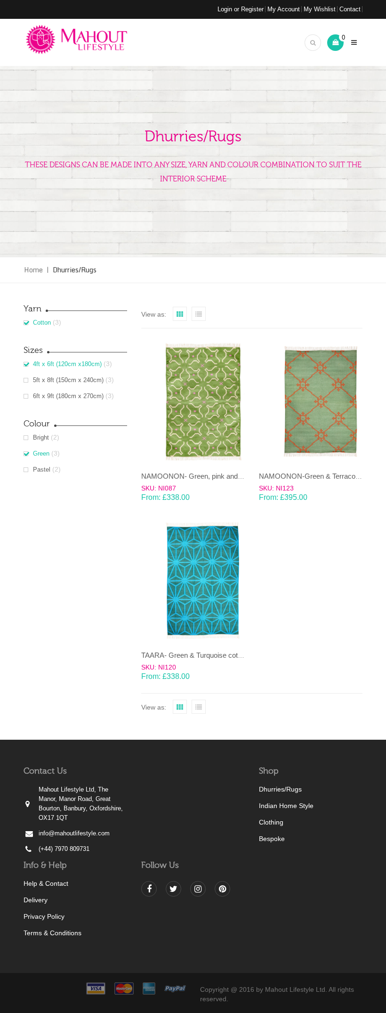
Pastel (41, 469)
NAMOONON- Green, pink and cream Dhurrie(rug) (219, 476)
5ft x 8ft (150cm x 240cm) (68, 380)
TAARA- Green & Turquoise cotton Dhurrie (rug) (214, 655)
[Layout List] (199, 314)
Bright (41, 437)
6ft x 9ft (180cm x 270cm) (68, 396)
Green (41, 453)
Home (33, 269)
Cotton (42, 322)
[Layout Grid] (180, 314)
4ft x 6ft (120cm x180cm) (67, 364)
